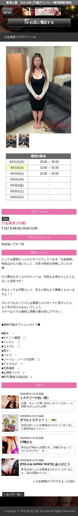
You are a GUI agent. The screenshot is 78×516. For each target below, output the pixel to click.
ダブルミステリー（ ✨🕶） (39, 420)
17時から (26, 442)
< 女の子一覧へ (13, 494)
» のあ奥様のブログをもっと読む (54, 481)
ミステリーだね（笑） (35, 397)
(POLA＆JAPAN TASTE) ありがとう (45, 464)
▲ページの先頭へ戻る (62, 502)
